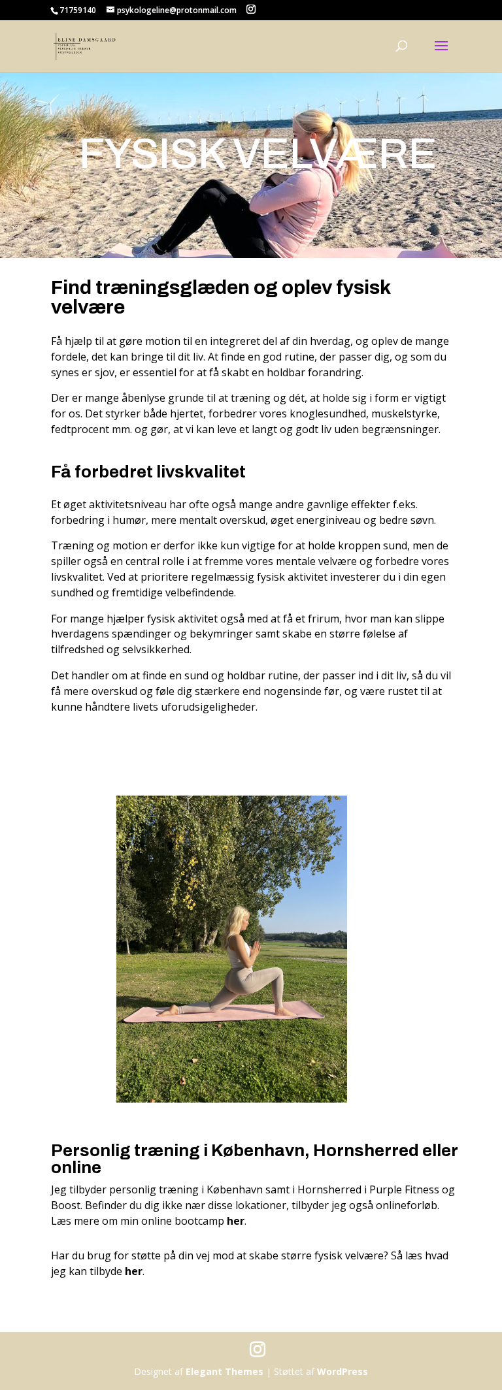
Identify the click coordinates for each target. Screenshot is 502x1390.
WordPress (342, 1371)
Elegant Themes (224, 1371)
